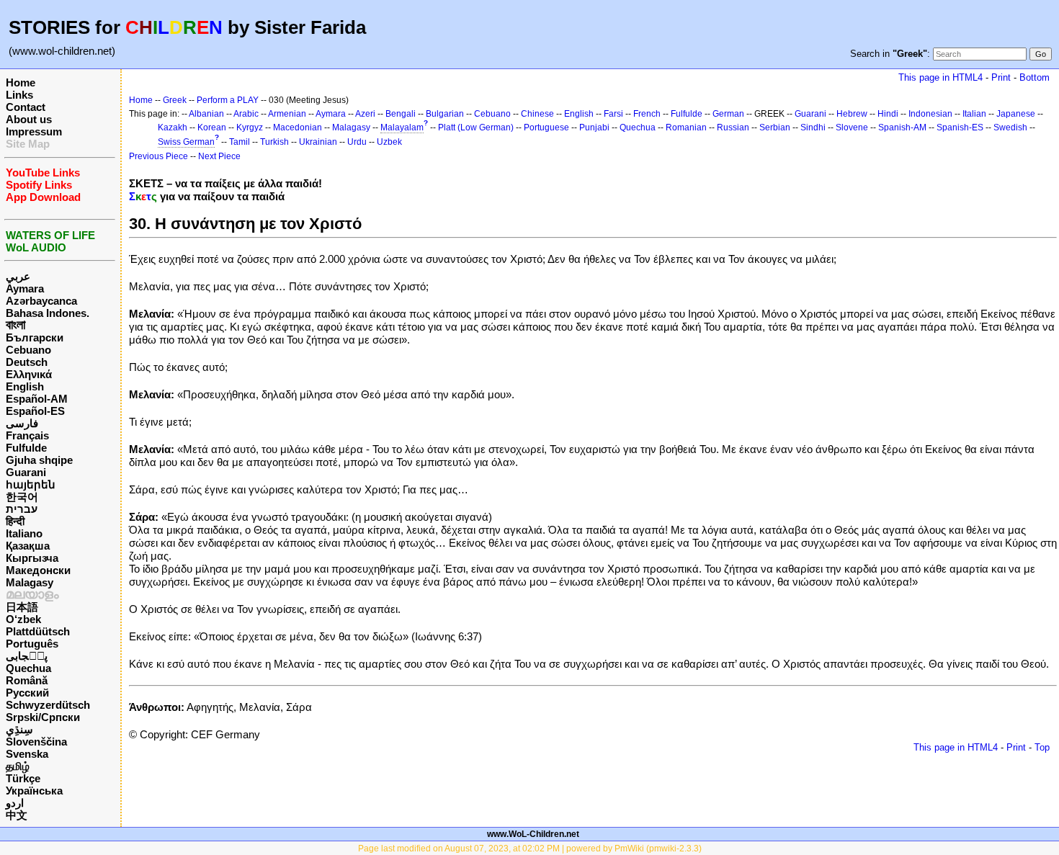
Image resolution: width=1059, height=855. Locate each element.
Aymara (25, 288)
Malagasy (29, 582)
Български (34, 337)
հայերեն (30, 484)
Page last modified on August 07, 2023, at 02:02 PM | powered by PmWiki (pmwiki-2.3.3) (530, 848)
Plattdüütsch (38, 631)
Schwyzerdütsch (48, 705)
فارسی (22, 423)
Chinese (537, 114)
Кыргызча (32, 558)
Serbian (774, 127)
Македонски (38, 570)
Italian (974, 114)
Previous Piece (158, 156)
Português (32, 643)
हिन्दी (15, 521)
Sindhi (813, 127)
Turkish (274, 142)
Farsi (613, 114)
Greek (175, 100)
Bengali (400, 114)
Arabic (246, 114)
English (25, 386)
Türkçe (23, 778)
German (728, 114)
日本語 (22, 607)
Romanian (686, 127)
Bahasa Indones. (47, 313)
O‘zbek (23, 619)
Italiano (24, 533)
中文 (16, 815)
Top (1042, 747)
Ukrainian (318, 142)
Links (19, 95)
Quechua (28, 668)
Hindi (887, 114)
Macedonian (297, 127)
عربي (18, 276)
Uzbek (389, 142)
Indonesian (930, 114)
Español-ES (35, 411)
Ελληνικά (29, 374)
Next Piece (219, 156)
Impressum (34, 131)
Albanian (206, 114)
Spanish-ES (960, 127)
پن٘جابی (27, 656)
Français (27, 435)
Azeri (365, 114)
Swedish (1010, 127)
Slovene (852, 127)
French (647, 114)
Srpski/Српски (43, 717)
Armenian (287, 114)
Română (27, 680)
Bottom (1034, 77)
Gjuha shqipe (39, 460)
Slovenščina (36, 741)
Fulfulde (26, 448)
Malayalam (402, 127)
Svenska (27, 754)
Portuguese (546, 127)
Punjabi (594, 127)
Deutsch (27, 362)
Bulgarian (445, 114)
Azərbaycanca (41, 301)
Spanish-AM (902, 127)
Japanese (1015, 114)
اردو (15, 803)
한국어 (22, 497)
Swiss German (186, 142)
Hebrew (851, 114)
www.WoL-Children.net (533, 834)
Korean (211, 127)
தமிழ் (18, 766)
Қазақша (28, 546)
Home (20, 82)
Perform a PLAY (228, 100)
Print (1001, 77)
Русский (27, 692)
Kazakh (172, 127)
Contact (25, 107)
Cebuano (28, 350)
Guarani (26, 472)
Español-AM (37, 399)
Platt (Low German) (476, 127)
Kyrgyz (249, 127)
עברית (21, 509)
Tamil (239, 142)
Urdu (357, 142)
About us (29, 119)
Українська (34, 790)
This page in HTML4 (940, 77)
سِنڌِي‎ (19, 729)
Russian (733, 127)
